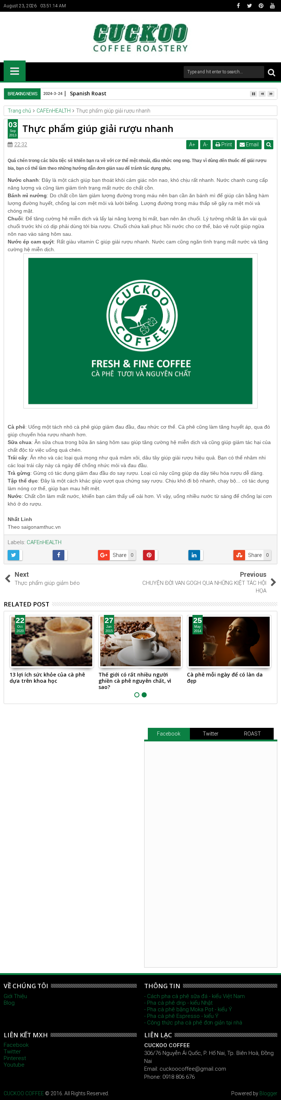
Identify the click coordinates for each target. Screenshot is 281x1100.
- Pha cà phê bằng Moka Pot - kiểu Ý (188, 1009)
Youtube (14, 1065)
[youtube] (272, 6)
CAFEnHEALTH (44, 542)
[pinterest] (261, 6)
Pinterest (15, 1058)
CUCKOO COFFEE (24, 1093)
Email (252, 144)
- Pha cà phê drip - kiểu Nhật (178, 1003)
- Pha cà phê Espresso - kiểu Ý (181, 1016)
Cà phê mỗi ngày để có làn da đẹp (225, 677)
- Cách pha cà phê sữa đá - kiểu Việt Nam (194, 996)
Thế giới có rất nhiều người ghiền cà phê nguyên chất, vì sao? (134, 680)
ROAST (252, 734)
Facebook (168, 734)
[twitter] (249, 6)
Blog (9, 1003)
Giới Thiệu (15, 996)
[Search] (271, 72)
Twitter (210, 734)
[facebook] (238, 6)
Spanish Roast (88, 93)
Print (226, 144)
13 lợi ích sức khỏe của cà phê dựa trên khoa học (47, 677)
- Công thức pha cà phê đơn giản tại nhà (193, 1022)
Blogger (268, 1093)
